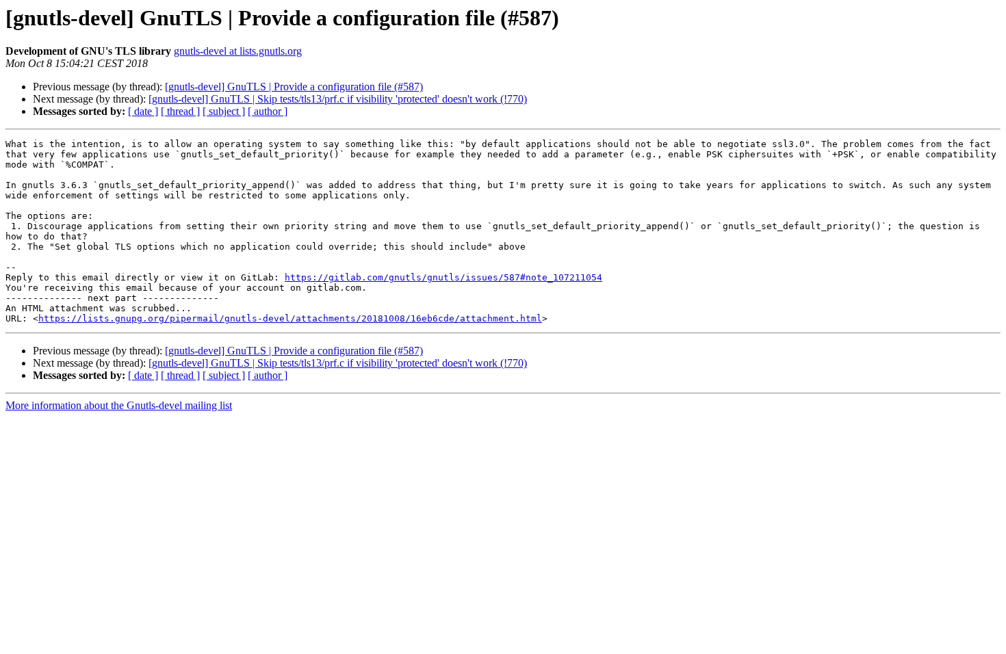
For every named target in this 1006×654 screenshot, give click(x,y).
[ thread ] (180, 111)
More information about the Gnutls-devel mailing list (118, 405)
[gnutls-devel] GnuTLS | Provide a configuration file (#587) (294, 86)
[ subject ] (224, 111)
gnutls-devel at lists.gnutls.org (238, 51)
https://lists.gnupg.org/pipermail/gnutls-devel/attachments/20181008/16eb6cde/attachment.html (290, 318)
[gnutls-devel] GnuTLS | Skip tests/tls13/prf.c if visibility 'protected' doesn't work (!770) (338, 99)
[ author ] (267, 111)
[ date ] (143, 111)
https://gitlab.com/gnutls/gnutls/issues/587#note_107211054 (443, 277)
